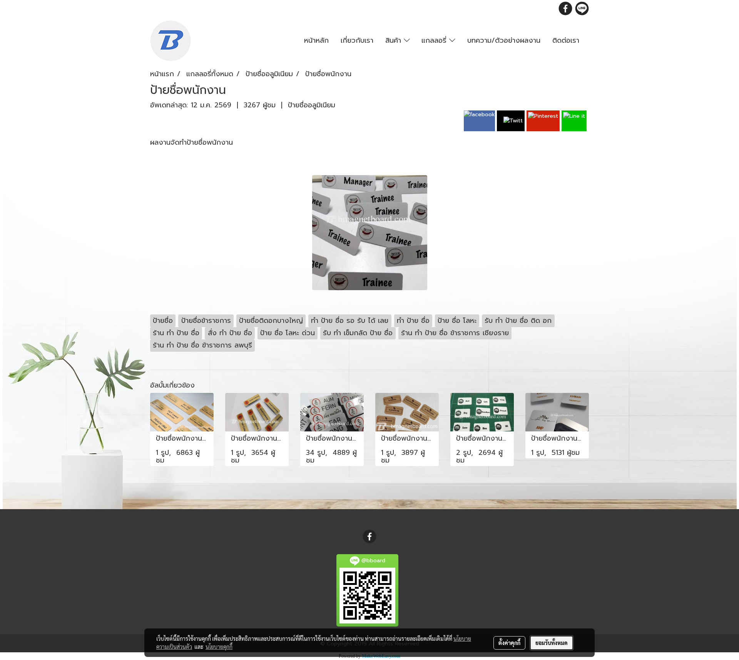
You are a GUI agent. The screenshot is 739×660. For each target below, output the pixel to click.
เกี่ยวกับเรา (357, 40)
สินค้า (394, 40)
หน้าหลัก (316, 40)
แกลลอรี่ (435, 40)
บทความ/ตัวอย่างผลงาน (503, 40)
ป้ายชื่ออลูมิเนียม (311, 105)
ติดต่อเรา (565, 40)
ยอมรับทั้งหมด (551, 642)
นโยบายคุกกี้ (219, 646)
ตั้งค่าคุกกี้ (509, 642)
